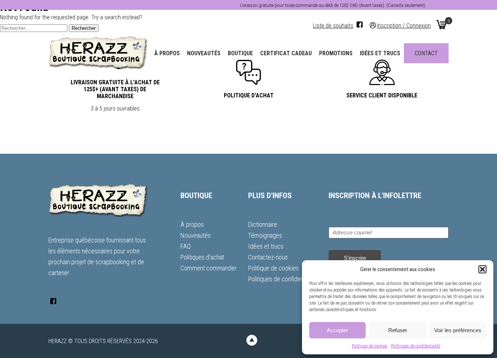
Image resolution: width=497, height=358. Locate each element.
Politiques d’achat (202, 257)
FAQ (185, 246)
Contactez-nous (268, 257)
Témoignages (265, 235)
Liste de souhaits (333, 25)
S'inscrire (355, 258)
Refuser (397, 330)
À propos (167, 53)
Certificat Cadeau (286, 53)
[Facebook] (360, 24)
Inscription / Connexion (404, 25)
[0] (441, 24)
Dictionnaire (262, 224)
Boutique (240, 53)
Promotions (336, 53)
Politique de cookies (369, 346)
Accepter (337, 330)
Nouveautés (203, 53)
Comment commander (208, 268)
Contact (426, 53)
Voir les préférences (457, 330)
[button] (482, 269)
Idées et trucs (380, 53)
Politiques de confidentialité (415, 346)
